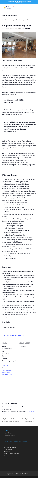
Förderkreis (5, 365)
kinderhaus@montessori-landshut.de (15, 456)
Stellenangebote (10, 436)
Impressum (10, 474)
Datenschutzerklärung (22, 474)
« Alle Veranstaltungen (9, 15)
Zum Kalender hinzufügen (13, 335)
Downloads (8, 433)
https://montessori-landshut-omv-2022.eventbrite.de (15, 130)
